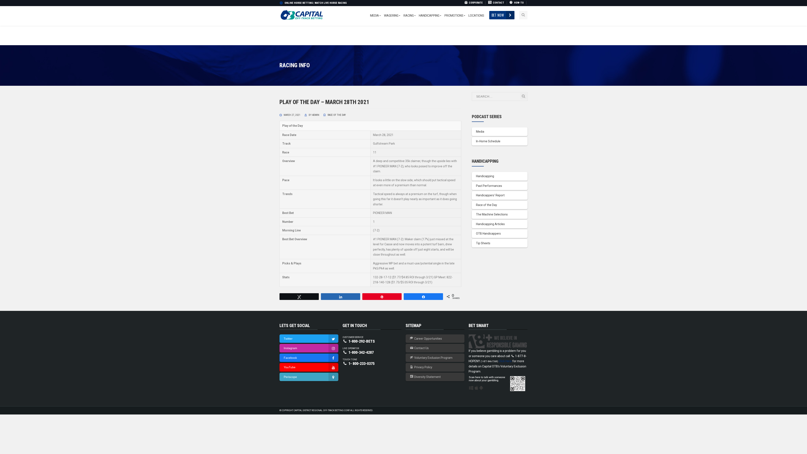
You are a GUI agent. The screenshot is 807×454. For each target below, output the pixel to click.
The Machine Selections (492, 214)
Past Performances (489, 185)
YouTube (289, 367)
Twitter (288, 338)
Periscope (290, 377)
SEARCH (523, 96)
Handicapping (485, 176)
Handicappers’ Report (490, 195)
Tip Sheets (483, 243)
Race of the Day (337, 115)
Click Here (505, 361)
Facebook (290, 357)
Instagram (290, 348)
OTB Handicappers (488, 233)
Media (480, 131)
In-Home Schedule (488, 141)
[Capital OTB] (302, 15)
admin (315, 115)
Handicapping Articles (490, 224)
